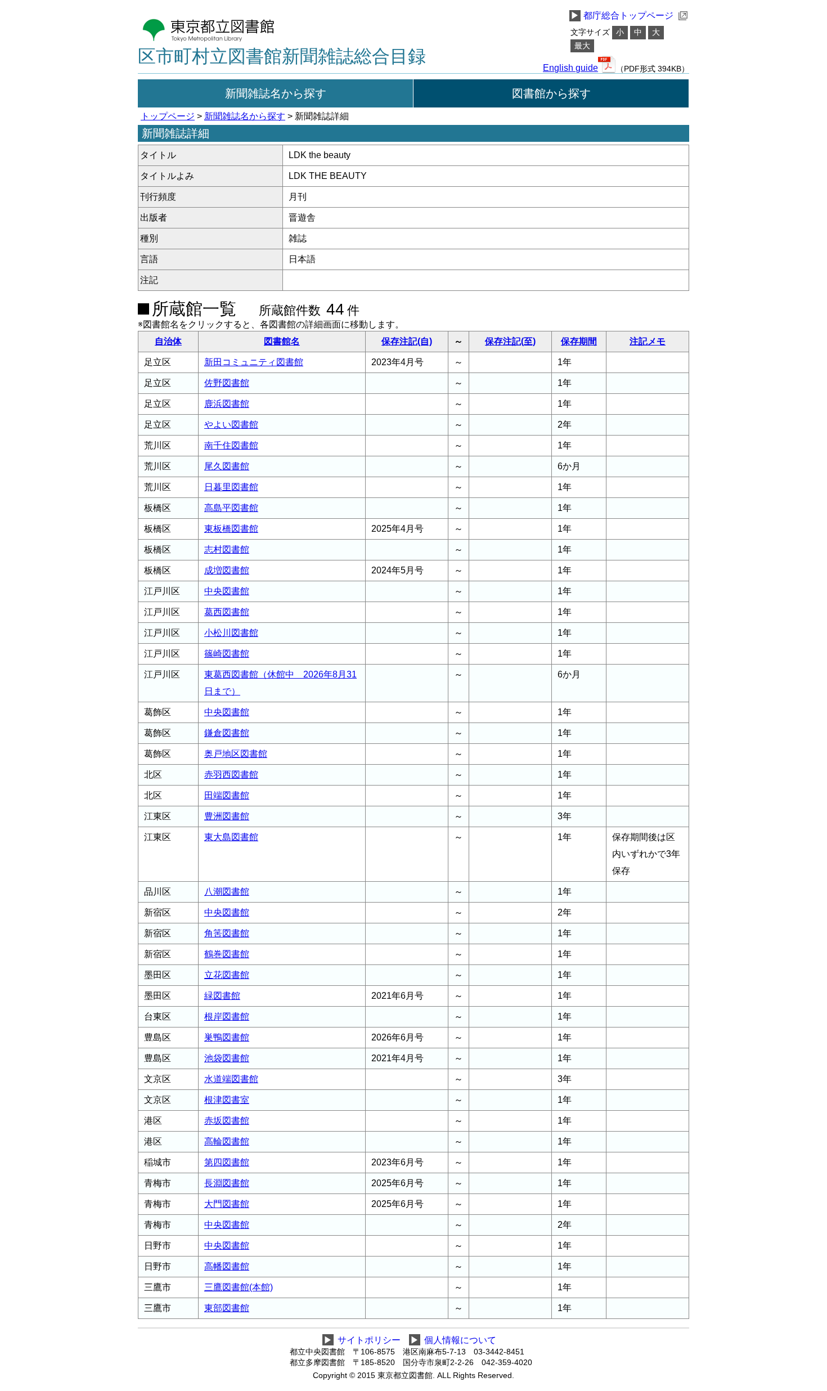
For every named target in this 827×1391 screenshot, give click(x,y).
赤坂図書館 (226, 1120)
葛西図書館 (226, 612)
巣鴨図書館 (226, 1037)
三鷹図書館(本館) (238, 1287)
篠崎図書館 (226, 653)
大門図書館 (226, 1204)
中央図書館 (226, 591)
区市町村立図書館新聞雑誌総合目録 (282, 56)
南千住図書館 (231, 445)
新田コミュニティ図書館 (253, 362)
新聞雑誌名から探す (275, 93)
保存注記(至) (510, 341)
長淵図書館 (226, 1183)
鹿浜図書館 (226, 404)
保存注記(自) (406, 341)
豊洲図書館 (226, 816)
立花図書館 (226, 975)
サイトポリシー (369, 1340)
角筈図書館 (226, 933)
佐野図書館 (226, 383)
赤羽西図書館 (231, 774)
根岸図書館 (226, 1016)
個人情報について (460, 1340)
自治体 (168, 341)
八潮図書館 (226, 891)
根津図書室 (226, 1100)
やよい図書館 (231, 424)
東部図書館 (226, 1308)
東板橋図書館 (231, 528)
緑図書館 (222, 995)
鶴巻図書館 (226, 954)
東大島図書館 (231, 837)
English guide (570, 68)
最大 (582, 46)
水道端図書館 (231, 1079)
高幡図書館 (226, 1266)
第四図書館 (226, 1162)
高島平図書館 (231, 508)
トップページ (168, 116)
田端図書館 (226, 795)
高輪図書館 (226, 1141)
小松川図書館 (231, 633)
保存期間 (579, 341)
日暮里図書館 (231, 487)
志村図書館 (226, 549)
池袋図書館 (226, 1058)
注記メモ (648, 341)
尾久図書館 (226, 466)
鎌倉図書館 (226, 733)
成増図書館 (226, 570)
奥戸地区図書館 (235, 754)
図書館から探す (551, 93)
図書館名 (282, 341)
